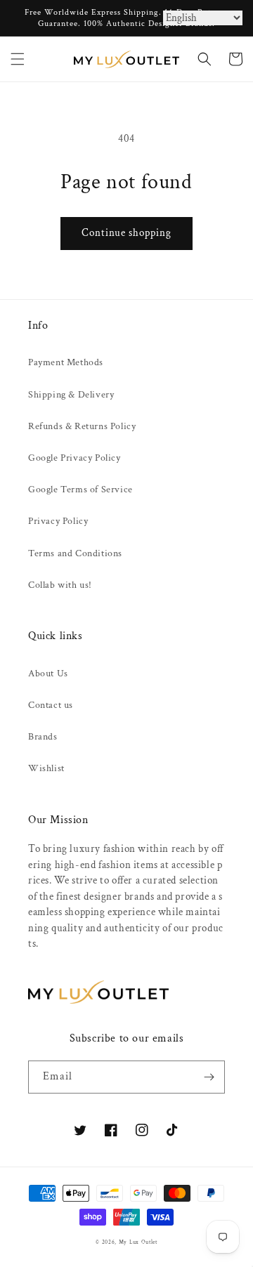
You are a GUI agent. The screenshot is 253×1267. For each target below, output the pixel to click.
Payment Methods (65, 362)
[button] (17, 59)
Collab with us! (60, 585)
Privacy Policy (58, 521)
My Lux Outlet (138, 1242)
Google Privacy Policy (74, 458)
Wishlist (46, 768)
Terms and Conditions (75, 553)
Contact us (50, 705)
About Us (48, 673)
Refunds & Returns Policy (82, 426)
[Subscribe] (208, 1077)
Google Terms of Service (80, 489)
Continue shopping (126, 232)
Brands (43, 736)
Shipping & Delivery (71, 394)
